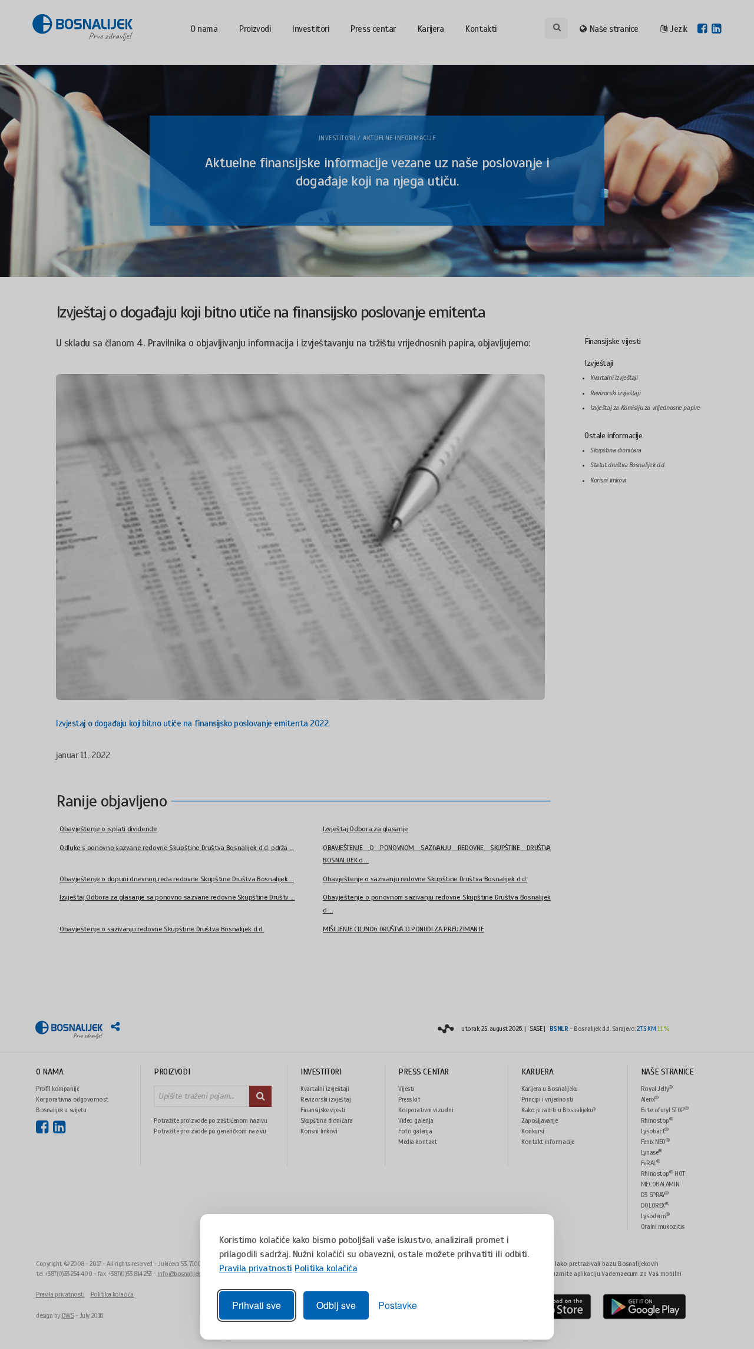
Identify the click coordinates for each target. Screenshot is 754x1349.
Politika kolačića (326, 1268)
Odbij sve (336, 1305)
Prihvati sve (256, 1305)
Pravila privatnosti (255, 1268)
